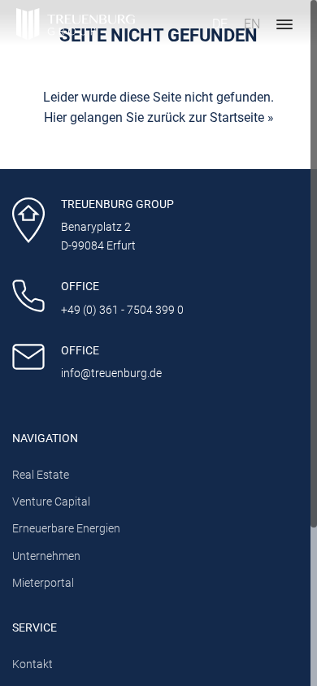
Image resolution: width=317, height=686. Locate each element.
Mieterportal (43, 583)
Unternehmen (46, 556)
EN (252, 24)
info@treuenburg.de (111, 373)
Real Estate (40, 475)
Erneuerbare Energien (66, 529)
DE (220, 24)
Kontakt (32, 664)
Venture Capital (51, 502)
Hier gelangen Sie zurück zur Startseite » (159, 117)
